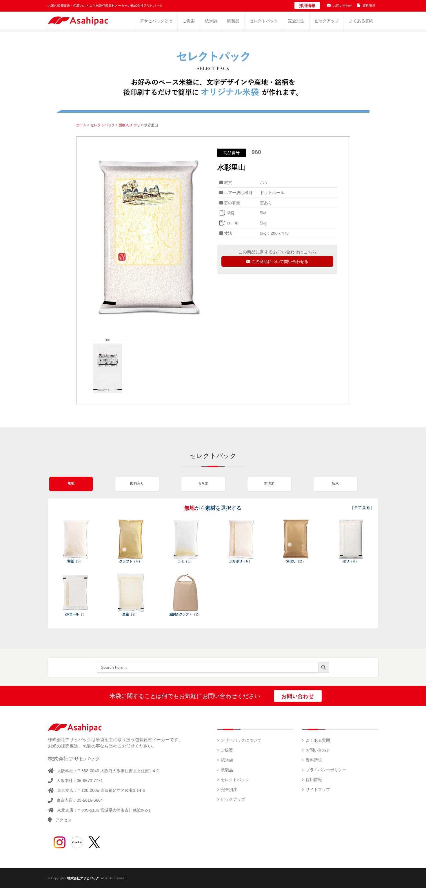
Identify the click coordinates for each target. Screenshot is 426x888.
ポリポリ (240, 561)
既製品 (227, 770)
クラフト (130, 561)
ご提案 (227, 750)
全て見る (362, 507)
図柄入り (137, 483)
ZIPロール (75, 614)
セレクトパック (102, 125)
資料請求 (369, 5)
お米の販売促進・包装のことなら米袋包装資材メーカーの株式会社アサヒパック (105, 5)
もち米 (203, 483)
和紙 (75, 561)
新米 (335, 483)
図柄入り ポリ (129, 125)
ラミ (185, 561)
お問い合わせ (342, 5)
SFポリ (295, 561)
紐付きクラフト (186, 614)
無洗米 (269, 483)
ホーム (81, 125)
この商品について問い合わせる (279, 261)
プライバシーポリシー (326, 770)
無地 (71, 483)
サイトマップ (318, 789)
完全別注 (229, 789)
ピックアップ (233, 799)
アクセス (63, 820)
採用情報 (307, 5)
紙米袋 (227, 760)
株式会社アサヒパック (83, 878)
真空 (130, 614)
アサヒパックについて (241, 740)
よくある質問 (318, 740)
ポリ (350, 561)
